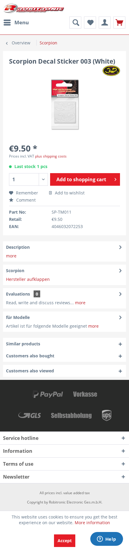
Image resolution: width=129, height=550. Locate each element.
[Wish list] (90, 23)
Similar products (23, 344)
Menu (21, 22)
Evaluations (18, 294)
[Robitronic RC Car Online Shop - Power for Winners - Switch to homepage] (33, 8)
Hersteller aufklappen (28, 279)
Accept (65, 540)
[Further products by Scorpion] (111, 70)
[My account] (105, 23)
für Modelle (18, 317)
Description (18, 247)
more (11, 256)
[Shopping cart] (119, 23)
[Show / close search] (75, 23)
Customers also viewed (30, 371)
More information (92, 522)
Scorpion (15, 270)
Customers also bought (30, 356)
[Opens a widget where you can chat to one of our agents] (106, 539)
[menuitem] (16, 23)
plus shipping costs (51, 156)
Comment (25, 200)
